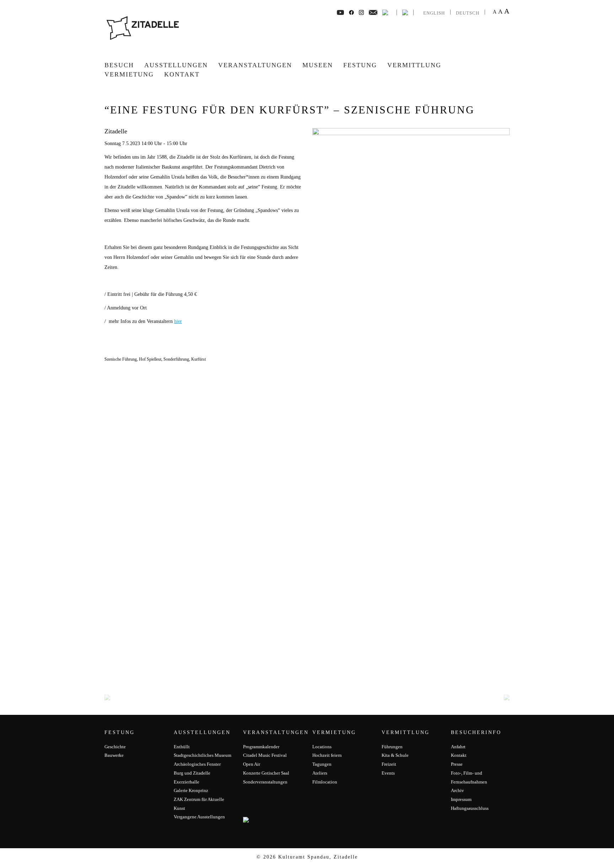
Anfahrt (458, 746)
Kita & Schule (395, 755)
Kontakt (182, 74)
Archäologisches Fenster (197, 764)
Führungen (392, 746)
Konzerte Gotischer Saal (266, 773)
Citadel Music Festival (265, 755)
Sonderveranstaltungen (265, 782)
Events (388, 773)
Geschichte (115, 746)
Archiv (457, 790)
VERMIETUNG (129, 74)
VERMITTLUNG (414, 65)
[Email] (373, 12)
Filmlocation (324, 782)
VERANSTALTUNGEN (255, 65)
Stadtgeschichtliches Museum (202, 755)
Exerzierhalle (186, 782)
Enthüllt (182, 746)
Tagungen (322, 764)
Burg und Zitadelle (192, 773)
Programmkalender (261, 746)
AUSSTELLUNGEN (176, 65)
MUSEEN (317, 65)
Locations (322, 746)
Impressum (461, 799)
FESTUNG (360, 65)
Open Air (251, 764)
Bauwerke (114, 755)
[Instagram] (361, 12)
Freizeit (389, 764)
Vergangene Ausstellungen (199, 816)
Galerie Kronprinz (191, 790)
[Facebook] (340, 12)
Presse (457, 764)
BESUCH (119, 65)
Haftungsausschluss (470, 808)
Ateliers (319, 773)
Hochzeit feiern (327, 755)
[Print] (385, 12)
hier (178, 321)
